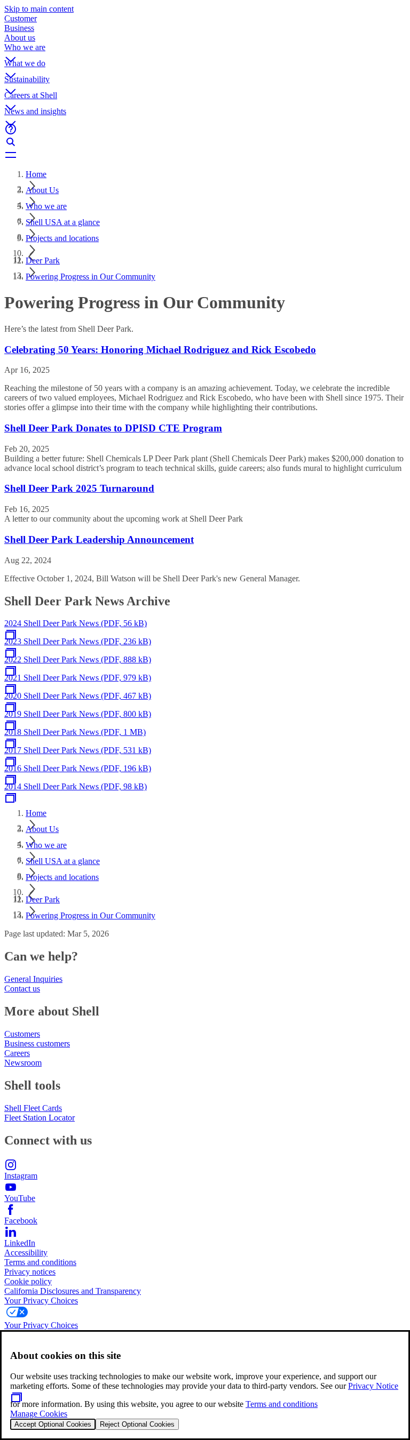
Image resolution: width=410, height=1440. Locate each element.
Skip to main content (39, 8)
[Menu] (205, 154)
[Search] (205, 141)
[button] (205, 51)
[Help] (205, 129)
